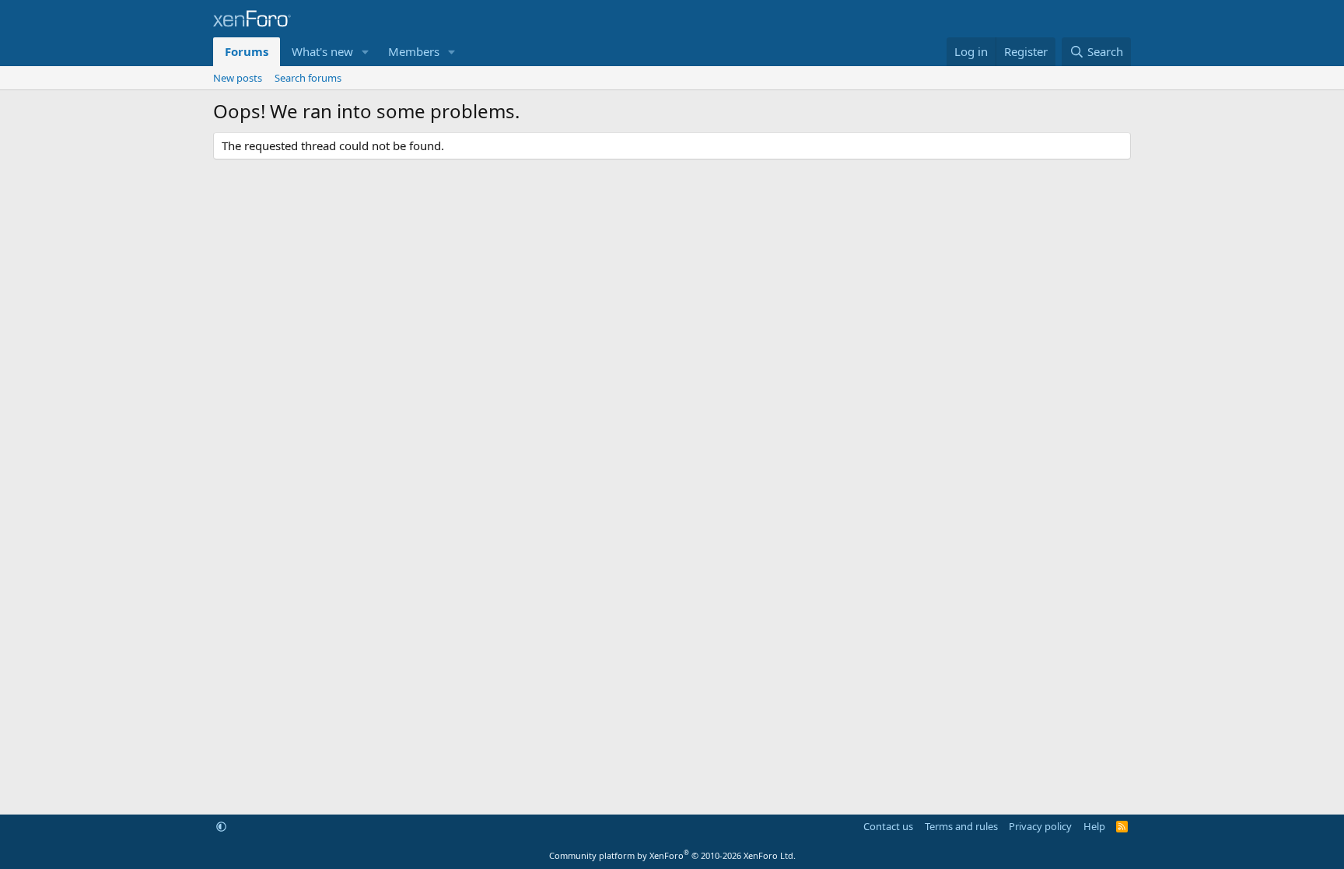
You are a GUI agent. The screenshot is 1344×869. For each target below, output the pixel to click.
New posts (237, 78)
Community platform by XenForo (672, 855)
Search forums (308, 78)
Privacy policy (1040, 826)
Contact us (888, 826)
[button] (365, 51)
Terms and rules (961, 826)
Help (1094, 826)
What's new (322, 51)
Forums (246, 51)
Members (413, 51)
